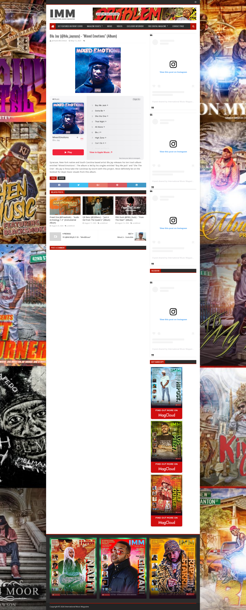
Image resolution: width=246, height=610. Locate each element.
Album (61, 178)
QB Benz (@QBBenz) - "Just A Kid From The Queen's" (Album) (96, 218)
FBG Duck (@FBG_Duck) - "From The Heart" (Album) (129, 218)
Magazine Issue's (94, 26)
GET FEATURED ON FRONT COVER (70, 26)
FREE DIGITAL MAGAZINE (157, 26)
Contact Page (178, 26)
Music (109, 26)
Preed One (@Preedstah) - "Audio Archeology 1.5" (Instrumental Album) (64, 220)
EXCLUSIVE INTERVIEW (135, 26)
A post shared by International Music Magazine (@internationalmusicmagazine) (188, 101)
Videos (119, 26)
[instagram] (195, 2)
